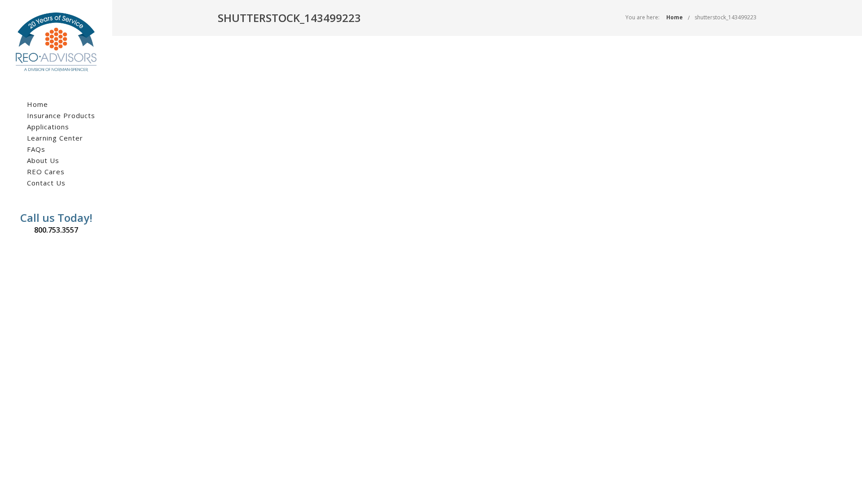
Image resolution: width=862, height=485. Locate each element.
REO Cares (46, 171)
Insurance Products (61, 115)
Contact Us (46, 182)
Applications (48, 126)
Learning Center (55, 137)
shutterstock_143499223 (725, 17)
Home (37, 104)
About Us (43, 160)
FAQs (36, 149)
